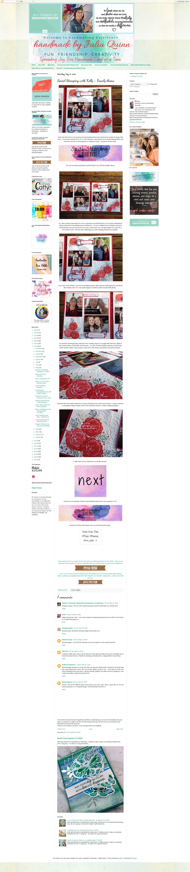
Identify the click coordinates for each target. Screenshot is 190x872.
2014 (36, 454)
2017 (36, 446)
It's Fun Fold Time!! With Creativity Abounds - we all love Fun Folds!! (88, 820)
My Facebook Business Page (140, 65)
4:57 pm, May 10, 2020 (76, 651)
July (37, 362)
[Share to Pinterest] (79, 590)
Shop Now (51, 65)
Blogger (134, 858)
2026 (36, 330)
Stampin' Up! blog (136, 76)
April (37, 429)
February (39, 434)
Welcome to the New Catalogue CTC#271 (42, 370)
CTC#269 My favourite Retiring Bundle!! (42, 420)
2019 (36, 441)
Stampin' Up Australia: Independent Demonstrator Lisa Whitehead (82, 603)
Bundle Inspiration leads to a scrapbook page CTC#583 (84, 840)
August (38, 359)
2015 (36, 451)
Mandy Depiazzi (67, 682)
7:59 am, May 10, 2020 (80, 639)
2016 (36, 449)
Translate (136, 86)
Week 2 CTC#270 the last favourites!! (42, 382)
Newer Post (61, 729)
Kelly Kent (65, 651)
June (37, 365)
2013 (36, 457)
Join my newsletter (101, 65)
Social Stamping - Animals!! (40, 386)
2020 (36, 346)
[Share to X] (76, 590)
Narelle (114, 501)
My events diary (86, 65)
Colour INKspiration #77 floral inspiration (42, 405)
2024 (36, 335)
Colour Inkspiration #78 (42, 379)
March (38, 432)
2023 (36, 338)
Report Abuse (37, 488)
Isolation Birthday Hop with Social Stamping (42, 425)
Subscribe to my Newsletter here (43, 68)
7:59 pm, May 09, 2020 (73, 614)
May (37, 367)
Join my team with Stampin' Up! (68, 65)
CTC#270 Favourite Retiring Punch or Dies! (43, 397)
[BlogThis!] (74, 590)
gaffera (121, 858)
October (38, 354)
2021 (36, 343)
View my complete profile (137, 122)
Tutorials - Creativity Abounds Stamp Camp (70, 68)
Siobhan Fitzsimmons (68, 664)
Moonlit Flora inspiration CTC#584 (69, 738)
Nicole (81, 139)
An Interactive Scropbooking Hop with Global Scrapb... (43, 391)
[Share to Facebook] (78, 590)
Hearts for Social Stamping (40, 375)
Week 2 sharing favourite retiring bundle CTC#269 (43, 410)
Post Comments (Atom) (73, 732)
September (39, 356)
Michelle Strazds (67, 639)
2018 (36, 443)
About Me (41, 65)
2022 (36, 341)
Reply (64, 608)
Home (34, 65)
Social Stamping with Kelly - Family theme (42, 416)
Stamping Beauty (67, 628)
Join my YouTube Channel (119, 65)
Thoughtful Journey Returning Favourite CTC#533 (83, 830)
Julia (138, 101)
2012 (36, 459)
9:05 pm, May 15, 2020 (80, 682)
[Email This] (72, 590)
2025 (36, 332)
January (38, 437)
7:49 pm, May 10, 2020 (83, 664)
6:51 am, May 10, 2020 (80, 628)
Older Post (119, 729)
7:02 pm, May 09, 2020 (111, 603)
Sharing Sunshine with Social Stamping (42, 401)
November (39, 351)
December (39, 348)
